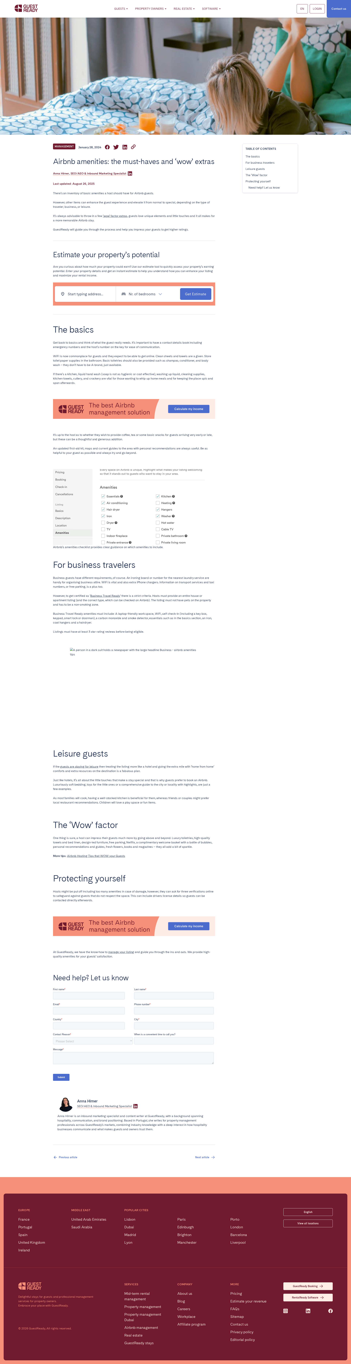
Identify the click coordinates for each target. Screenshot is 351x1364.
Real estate (133, 1335)
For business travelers (260, 162)
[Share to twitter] (116, 147)
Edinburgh (185, 1227)
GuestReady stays (139, 1343)
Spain (22, 1235)
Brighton (184, 1235)
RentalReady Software (305, 1297)
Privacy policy (241, 1332)
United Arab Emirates (88, 1219)
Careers (183, 1309)
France (24, 1219)
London (236, 1227)
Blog (181, 1301)
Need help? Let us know (264, 187)
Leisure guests (255, 169)
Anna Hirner (61, 173)
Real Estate (183, 8)
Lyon (128, 1242)
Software (210, 8)
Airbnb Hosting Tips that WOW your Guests (96, 856)
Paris (181, 1219)
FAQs (234, 1309)
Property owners (149, 8)
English (308, 1212)
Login (317, 8)
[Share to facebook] (107, 147)
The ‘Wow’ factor (256, 175)
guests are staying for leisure (79, 766)
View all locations (308, 1223)
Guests (119, 8)
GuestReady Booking (305, 1286)
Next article (202, 1157)
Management (64, 146)
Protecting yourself (258, 181)
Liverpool (238, 1242)
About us (184, 1293)
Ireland (24, 1250)
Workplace (186, 1316)
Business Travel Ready (105, 596)
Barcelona (238, 1235)
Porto (234, 1219)
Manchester (187, 1242)
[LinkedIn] (130, 173)
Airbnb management (141, 1327)
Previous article (68, 1157)
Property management (142, 1307)
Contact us (338, 8)
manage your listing (121, 952)
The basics (253, 156)
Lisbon (129, 1219)
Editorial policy (242, 1339)
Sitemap (237, 1316)
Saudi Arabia (81, 1227)
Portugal (25, 1227)
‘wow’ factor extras (115, 216)
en (302, 8)
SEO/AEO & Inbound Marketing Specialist (98, 173)
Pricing (236, 1293)
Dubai (129, 1227)
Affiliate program (191, 1324)
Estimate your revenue (248, 1301)
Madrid (130, 1235)
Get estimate (195, 294)
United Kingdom (31, 1242)
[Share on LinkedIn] (124, 147)
